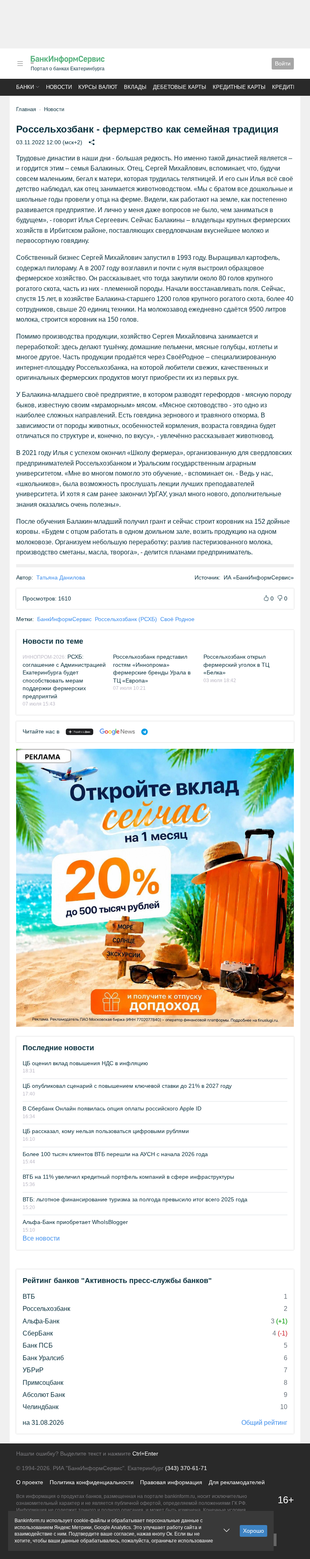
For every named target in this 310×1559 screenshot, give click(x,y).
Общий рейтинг (264, 1422)
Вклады (135, 87)
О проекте (29, 1482)
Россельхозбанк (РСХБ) (126, 619)
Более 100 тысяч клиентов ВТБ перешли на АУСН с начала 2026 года (115, 1154)
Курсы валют (97, 87)
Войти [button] (283, 63)
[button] (20, 63)
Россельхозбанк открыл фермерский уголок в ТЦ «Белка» (236, 664)
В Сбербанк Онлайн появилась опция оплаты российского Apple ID (112, 1108)
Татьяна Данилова (60, 577)
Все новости (41, 1238)
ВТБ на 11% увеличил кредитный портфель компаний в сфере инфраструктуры (128, 1176)
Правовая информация (171, 1482)
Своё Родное (177, 619)
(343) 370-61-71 (186, 1468)
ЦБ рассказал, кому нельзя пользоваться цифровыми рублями (106, 1131)
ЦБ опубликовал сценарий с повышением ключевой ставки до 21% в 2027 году (127, 1086)
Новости (59, 87)
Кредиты (285, 87)
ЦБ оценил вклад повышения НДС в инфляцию (85, 1063)
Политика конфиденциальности (92, 1482)
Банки (25, 87)
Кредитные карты (239, 87)
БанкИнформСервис (64, 619)
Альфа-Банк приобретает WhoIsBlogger (75, 1222)
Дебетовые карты (179, 87)
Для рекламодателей (237, 1482)
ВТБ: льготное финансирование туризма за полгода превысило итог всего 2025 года (135, 1199)
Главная (26, 109)
